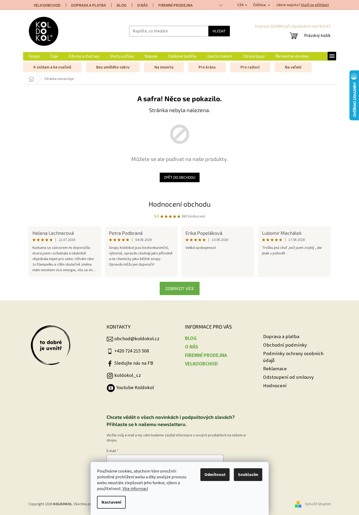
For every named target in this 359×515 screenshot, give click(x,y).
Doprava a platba (281, 336)
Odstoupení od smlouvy (288, 377)
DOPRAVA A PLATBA (88, 5)
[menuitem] (34, 56)
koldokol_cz (127, 375)
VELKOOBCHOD (47, 5)
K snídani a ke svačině (52, 67)
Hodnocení (274, 385)
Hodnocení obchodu (180, 204)
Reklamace (275, 368)
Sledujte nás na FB (133, 363)
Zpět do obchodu (179, 177)
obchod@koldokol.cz (136, 338)
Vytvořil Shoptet (318, 504)
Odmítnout (215, 475)
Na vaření (293, 67)
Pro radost (250, 67)
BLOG (121, 5)
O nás (142, 5)
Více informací (135, 489)
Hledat (219, 31)
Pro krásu (207, 67)
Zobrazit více (179, 288)
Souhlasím (248, 475)
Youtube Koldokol (135, 387)
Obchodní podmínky (285, 345)
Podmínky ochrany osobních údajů (293, 357)
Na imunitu (164, 67)
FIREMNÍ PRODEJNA (175, 5)
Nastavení (111, 502)
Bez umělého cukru (112, 67)
